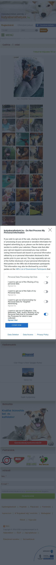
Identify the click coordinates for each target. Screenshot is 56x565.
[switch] (46, 282)
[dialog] (28, 282)
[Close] (50, 230)
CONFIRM (16, 325)
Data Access (28, 334)
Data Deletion (13, 334)
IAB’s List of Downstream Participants (31, 269)
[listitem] (28, 277)
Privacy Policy (42, 334)
